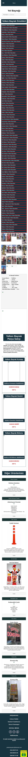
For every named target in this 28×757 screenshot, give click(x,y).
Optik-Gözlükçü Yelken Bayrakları (10, 135)
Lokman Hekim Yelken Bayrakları (9, 126)
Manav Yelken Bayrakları (7, 128)
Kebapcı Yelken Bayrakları (8, 107)
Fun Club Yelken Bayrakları (8, 89)
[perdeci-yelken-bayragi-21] (14, 235)
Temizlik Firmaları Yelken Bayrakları (10, 217)
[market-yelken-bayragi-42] (24, 260)
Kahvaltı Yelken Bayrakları (8, 103)
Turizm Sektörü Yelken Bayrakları (9, 224)
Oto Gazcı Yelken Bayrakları (8, 151)
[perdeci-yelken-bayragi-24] (19, 236)
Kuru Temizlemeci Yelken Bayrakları (10, 119)
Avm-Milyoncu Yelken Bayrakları (9, 30)
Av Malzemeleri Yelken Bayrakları (10, 27)
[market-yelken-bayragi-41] (19, 260)
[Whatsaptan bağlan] (24, 754)
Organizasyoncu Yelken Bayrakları (10, 137)
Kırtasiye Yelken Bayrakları (8, 110)
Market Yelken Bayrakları (7, 130)
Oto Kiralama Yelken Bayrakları (9, 153)
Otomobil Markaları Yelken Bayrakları (10, 160)
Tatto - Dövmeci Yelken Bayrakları (10, 208)
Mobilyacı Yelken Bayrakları (8, 133)
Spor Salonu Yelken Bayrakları (9, 192)
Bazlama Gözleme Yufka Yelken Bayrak (11, 41)
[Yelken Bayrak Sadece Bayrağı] (14, 371)
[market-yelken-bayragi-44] (8, 269)
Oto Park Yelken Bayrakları (8, 162)
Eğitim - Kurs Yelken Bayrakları (9, 78)
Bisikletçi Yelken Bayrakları (8, 46)
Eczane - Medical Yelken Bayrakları (10, 75)
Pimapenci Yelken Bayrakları (8, 183)
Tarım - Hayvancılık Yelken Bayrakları (10, 204)
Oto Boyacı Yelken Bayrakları (9, 142)
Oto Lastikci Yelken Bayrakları (9, 158)
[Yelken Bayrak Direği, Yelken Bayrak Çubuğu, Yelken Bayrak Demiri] (14, 408)
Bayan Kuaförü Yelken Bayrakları (9, 36)
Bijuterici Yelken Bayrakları (8, 43)
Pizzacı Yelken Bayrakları (8, 185)
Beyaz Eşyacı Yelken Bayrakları (9, 39)
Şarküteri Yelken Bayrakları (8, 188)
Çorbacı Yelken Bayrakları (8, 64)
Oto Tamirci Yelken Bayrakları (9, 165)
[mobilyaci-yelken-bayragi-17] (14, 249)
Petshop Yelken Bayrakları (8, 178)
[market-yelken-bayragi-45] (14, 268)
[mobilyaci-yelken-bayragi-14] (8, 249)
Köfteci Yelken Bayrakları (7, 112)
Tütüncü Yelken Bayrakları (8, 229)
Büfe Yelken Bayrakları (7, 50)
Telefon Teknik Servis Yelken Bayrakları (11, 215)
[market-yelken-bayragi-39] (8, 260)
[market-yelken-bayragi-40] (14, 260)
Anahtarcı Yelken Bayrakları (8, 25)
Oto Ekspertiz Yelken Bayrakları (9, 144)
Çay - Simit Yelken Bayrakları (8, 52)
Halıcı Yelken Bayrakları (7, 94)
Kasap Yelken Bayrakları (7, 105)
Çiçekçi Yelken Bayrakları (8, 57)
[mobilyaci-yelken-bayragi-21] (19, 248)
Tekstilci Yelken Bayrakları (8, 210)
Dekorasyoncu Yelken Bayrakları (9, 66)
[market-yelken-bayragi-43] (3, 269)
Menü (14, 3)
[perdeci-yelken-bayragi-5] (3, 237)
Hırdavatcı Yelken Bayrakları (8, 98)
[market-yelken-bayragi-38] (3, 260)
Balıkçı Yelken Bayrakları (7, 34)
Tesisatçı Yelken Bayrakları (8, 222)
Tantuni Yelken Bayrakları (7, 201)
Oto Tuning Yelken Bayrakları (8, 167)
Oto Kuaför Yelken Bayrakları (8, 155)
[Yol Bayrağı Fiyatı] (14, 299)
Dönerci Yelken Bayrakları (8, 73)
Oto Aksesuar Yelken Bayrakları (9, 139)
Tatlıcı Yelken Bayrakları (7, 206)
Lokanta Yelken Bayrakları (8, 123)
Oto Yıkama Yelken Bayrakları (9, 169)
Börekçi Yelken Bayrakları (8, 48)
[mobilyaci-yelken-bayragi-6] (24, 238)
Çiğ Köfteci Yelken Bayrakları (8, 62)
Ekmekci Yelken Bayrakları (8, 80)
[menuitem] (14, 25)
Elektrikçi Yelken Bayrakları (8, 82)
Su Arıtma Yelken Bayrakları (8, 197)
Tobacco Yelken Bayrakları (8, 226)
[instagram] (10, 731)
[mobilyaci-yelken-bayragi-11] (3, 250)
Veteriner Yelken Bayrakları (8, 231)
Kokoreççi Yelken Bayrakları (8, 114)
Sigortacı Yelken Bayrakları (8, 190)
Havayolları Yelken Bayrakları (9, 96)
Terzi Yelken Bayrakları (7, 220)
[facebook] (14, 731)
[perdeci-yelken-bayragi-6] (8, 237)
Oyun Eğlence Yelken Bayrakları (9, 172)
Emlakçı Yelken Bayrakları (8, 85)
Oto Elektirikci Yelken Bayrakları (9, 146)
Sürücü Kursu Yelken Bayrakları (9, 199)
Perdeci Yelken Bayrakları (8, 176)
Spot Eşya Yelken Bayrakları (8, 194)
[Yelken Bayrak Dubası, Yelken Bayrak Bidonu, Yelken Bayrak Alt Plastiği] (14, 445)
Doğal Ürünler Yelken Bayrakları (9, 68)
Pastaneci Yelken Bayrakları (8, 174)
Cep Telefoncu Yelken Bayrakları (9, 55)
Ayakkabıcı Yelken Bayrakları (9, 32)
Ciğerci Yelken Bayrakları (7, 59)
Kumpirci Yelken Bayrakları (8, 117)
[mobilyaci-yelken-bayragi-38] (24, 250)
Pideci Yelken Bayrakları (7, 181)
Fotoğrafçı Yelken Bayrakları (8, 91)
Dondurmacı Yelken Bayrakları (9, 71)
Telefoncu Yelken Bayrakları (8, 213)
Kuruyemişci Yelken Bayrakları (9, 121)
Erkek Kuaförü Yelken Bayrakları (9, 87)
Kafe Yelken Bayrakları (7, 101)
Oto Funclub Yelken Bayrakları (9, 149)
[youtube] (17, 731)
